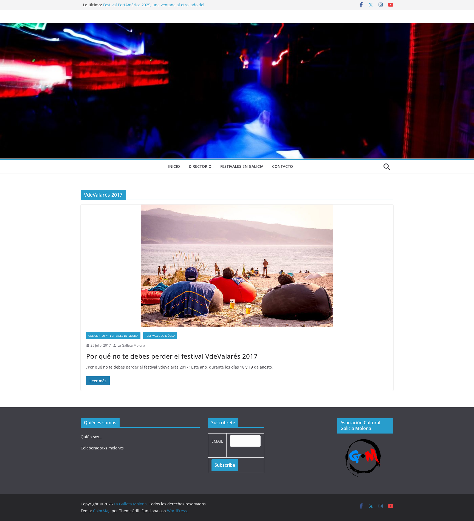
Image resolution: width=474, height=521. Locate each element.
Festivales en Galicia (241, 166)
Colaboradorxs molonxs (102, 448)
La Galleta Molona (131, 345)
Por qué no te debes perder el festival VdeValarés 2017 (172, 356)
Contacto (282, 166)
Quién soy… (91, 436)
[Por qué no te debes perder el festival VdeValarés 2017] (237, 266)
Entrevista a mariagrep (124, 4)
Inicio (174, 166)
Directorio (200, 166)
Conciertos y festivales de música (113, 336)
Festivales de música (160, 336)
